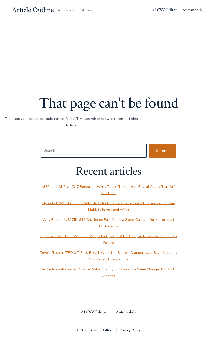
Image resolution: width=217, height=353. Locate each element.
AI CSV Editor (164, 10)
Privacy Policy (130, 330)
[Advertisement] (108, 51)
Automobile (192, 10)
